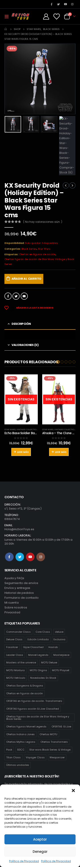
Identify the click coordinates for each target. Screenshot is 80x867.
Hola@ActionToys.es (19, 529)
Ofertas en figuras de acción (37, 254)
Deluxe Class (14, 639)
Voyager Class (35, 757)
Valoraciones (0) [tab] (25, 345)
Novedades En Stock (43, 678)
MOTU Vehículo (15, 678)
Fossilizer (12, 647)
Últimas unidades (17, 765)
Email (24, 296)
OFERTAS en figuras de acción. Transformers (34, 701)
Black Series (29, 249)
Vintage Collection (27, 429)
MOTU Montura (15, 670)
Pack (9, 749)
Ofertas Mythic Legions (20, 742)
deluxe (59, 632)
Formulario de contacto (21, 598)
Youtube (30, 556)
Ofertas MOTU (48, 734)
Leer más (23, 452)
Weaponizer (57, 757)
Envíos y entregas (17, 588)
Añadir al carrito (27, 279)
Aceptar (40, 839)
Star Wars (44, 249)
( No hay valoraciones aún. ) (42, 222)
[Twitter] (58, 4)
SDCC (20, 749)
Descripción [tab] (21, 324)
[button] (73, 790)
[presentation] (10, 79)
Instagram (40, 556)
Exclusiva (59, 639)
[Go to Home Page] (6, 29)
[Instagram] (72, 4)
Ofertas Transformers (54, 742)
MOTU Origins (38, 670)
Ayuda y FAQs (14, 578)
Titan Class (13, 757)
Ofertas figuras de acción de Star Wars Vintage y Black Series (39, 261)
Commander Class (18, 632)
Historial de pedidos (19, 593)
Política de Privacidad (24, 861)
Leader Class (14, 655)
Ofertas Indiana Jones (20, 734)
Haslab (53, 647)
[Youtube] (65, 4)
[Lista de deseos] (56, 17)
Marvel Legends (38, 655)
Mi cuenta (11, 602)
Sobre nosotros (15, 607)
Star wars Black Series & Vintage (49, 749)
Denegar (40, 851)
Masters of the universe (21, 662)
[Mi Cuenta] (46, 17)
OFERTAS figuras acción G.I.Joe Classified (32, 708)
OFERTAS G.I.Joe (61, 726)
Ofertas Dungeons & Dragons (24, 685)
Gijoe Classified (33, 647)
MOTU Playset (60, 670)
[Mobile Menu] (8, 16)
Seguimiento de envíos (21, 583)
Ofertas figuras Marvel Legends (26, 726)
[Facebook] (51, 4)
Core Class (43, 632)
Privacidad (12, 612)
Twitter (16, 296)
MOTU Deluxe (49, 662)
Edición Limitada (38, 639)
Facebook (8, 296)
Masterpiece (61, 655)
